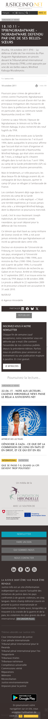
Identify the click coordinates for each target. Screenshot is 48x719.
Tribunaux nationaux (12, 661)
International (9, 461)
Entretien (23, 461)
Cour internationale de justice (16, 637)
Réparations (7, 672)
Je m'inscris (12, 366)
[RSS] (34, 569)
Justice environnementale (14, 683)
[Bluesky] (27, 569)
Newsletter (24, 534)
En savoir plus (31, 716)
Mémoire (6, 675)
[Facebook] (20, 569)
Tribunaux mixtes (10, 658)
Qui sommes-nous (24, 550)
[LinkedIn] (13, 569)
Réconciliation (8, 679)
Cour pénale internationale (15, 640)
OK (21, 716)
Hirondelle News (10, 20)
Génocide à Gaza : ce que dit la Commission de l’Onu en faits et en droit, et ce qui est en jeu (23, 447)
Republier (24, 315)
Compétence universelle (14, 665)
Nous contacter (24, 558)
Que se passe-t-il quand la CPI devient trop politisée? (20, 466)
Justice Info (9, 79)
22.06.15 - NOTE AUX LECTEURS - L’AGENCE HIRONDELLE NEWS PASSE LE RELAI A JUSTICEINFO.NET (23, 393)
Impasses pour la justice (13, 686)
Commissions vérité (11, 668)
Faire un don (24, 542)
